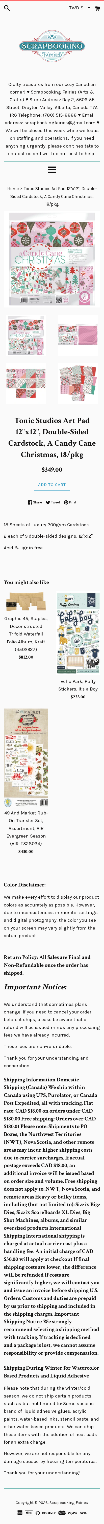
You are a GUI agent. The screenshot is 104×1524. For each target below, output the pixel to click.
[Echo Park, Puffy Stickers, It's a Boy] (78, 633)
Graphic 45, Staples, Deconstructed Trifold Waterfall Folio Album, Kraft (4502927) (26, 634)
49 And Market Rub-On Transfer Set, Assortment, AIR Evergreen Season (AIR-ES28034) (26, 828)
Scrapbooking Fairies (68, 1502)
